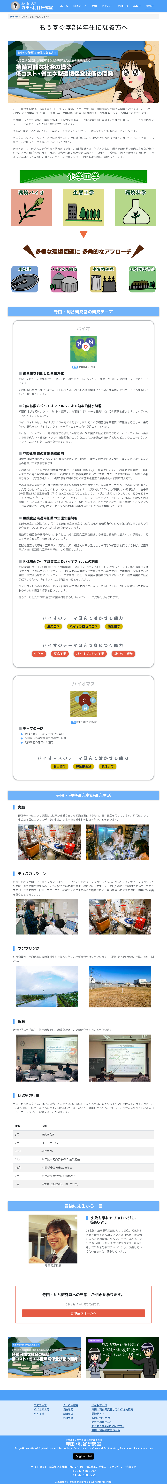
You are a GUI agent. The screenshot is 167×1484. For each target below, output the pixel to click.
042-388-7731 (86, 1475)
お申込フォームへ (83, 1313)
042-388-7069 (86, 1471)
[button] (83, 1456)
